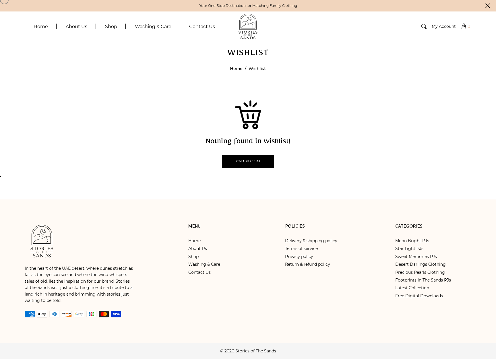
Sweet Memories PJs (416, 256)
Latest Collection (412, 287)
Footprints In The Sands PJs (423, 280)
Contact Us (199, 272)
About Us (197, 248)
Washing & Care (204, 264)
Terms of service (301, 248)
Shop (193, 256)
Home (236, 68)
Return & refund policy (307, 264)
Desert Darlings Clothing (420, 264)
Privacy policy (299, 256)
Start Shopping (248, 161)
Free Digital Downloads (419, 295)
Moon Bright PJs (412, 240)
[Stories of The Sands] (248, 26)
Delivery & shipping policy (311, 240)
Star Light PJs (409, 248)
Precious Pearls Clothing (420, 272)
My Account (444, 26)
